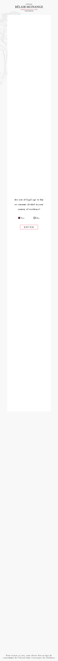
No (38, 218)
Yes (23, 218)
